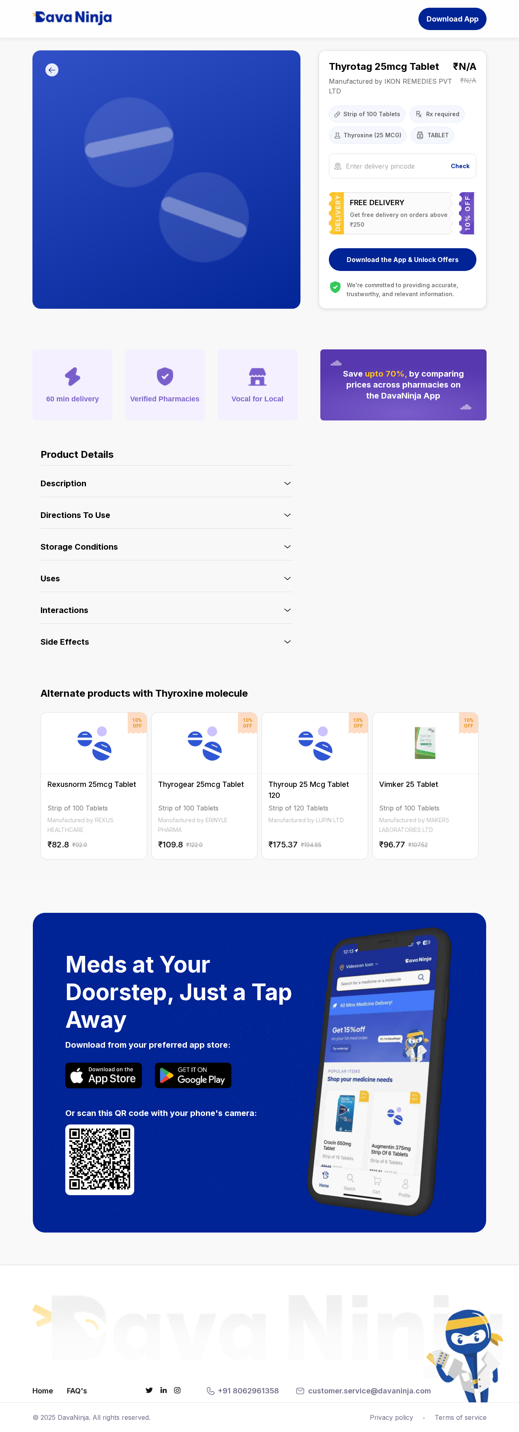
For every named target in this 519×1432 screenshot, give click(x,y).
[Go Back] (51, 70)
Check (460, 165)
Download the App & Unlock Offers (403, 260)
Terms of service (461, 1417)
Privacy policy (391, 1417)
